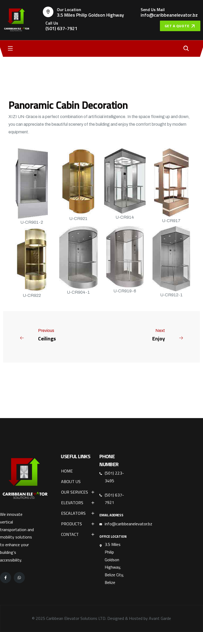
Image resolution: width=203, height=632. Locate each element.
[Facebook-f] (5, 577)
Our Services (74, 492)
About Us (71, 481)
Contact (70, 534)
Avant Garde (160, 618)
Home (67, 471)
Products (71, 524)
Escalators (73, 513)
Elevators (72, 502)
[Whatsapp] (19, 577)
